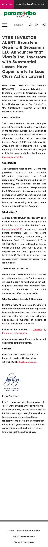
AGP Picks (7, 4)
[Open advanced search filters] (36, 25)
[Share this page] (44, 24)
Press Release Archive (28, 530)
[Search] (30, 25)
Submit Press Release (24, 536)
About (11, 530)
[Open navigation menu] (4, 24)
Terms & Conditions (24, 542)
